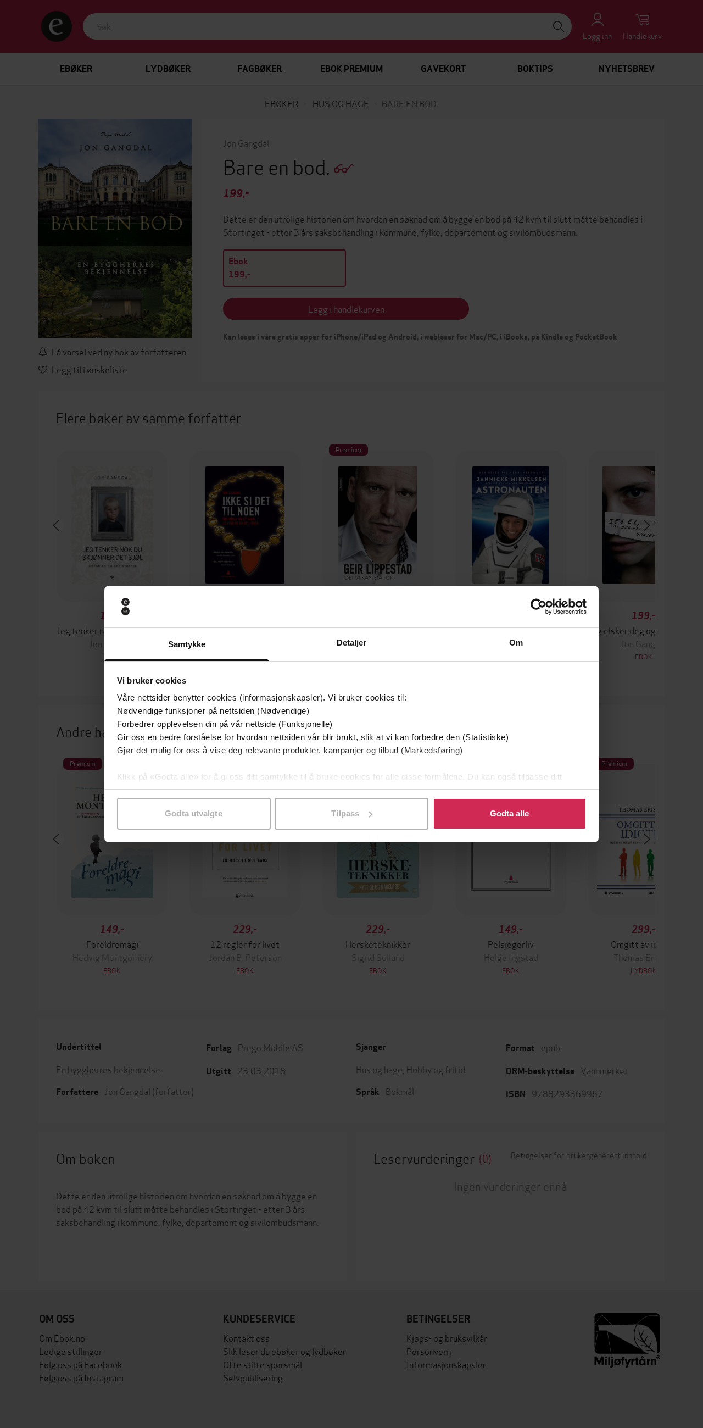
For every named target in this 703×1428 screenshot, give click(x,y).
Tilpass (345, 813)
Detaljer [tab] (352, 642)
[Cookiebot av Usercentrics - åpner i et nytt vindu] (538, 606)
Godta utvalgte (193, 813)
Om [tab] (516, 642)
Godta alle (509, 813)
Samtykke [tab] (187, 644)
